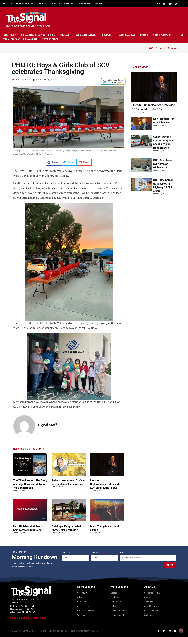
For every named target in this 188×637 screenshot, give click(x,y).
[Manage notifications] (181, 630)
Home (5, 35)
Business (64, 35)
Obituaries (99, 4)
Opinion (144, 35)
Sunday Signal (30, 39)
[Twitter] (164, 3)
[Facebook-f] (158, 631)
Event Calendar (127, 35)
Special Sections (11, 39)
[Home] (145, 47)
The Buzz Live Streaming (33, 35)
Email (122, 552)
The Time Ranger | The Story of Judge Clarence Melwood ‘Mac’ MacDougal (30, 484)
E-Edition (42, 4)
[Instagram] (176, 3)
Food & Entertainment (86, 35)
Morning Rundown (25, 4)
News (13, 35)
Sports (51, 35)
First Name (67, 552)
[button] (182, 35)
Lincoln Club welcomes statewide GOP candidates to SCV (105, 484)
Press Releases (50, 39)
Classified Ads (83, 4)
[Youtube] (170, 3)
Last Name (96, 552)
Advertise (68, 4)
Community (108, 35)
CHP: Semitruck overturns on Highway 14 (162, 163)
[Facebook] (158, 3)
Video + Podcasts (162, 35)
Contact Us (55, 4)
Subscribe (8, 4)
